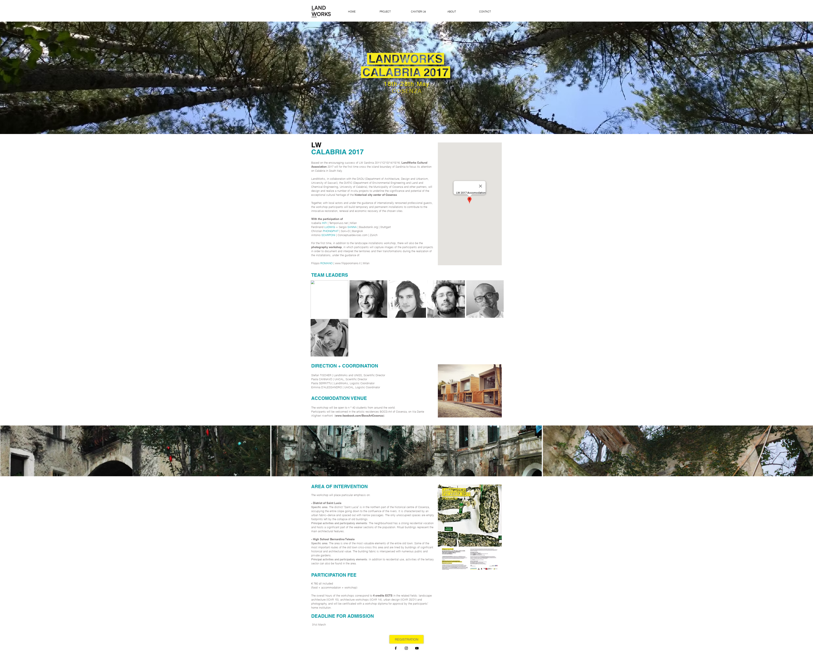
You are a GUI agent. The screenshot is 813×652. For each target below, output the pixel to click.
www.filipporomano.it (348, 263)
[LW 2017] (406, 123)
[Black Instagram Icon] (406, 648)
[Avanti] (790, 78)
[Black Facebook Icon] (396, 648)
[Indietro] (23, 78)
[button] (135, 450)
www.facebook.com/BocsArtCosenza (359, 415)
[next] (804, 454)
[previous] (9, 454)
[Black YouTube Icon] (417, 648)
